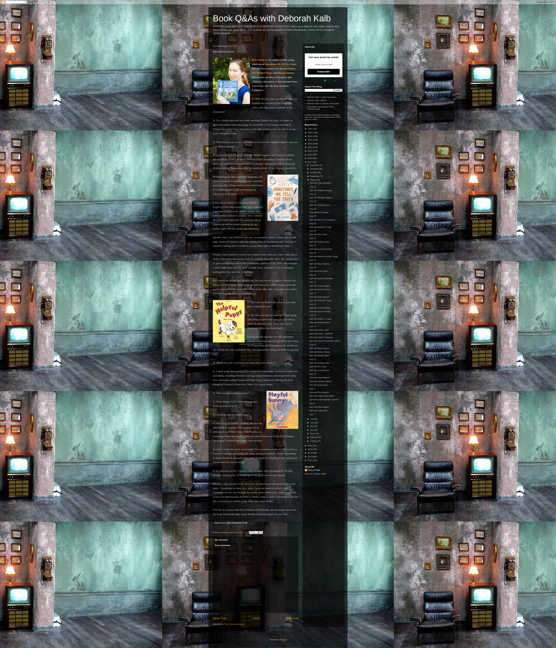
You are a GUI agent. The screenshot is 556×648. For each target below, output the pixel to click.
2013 (310, 457)
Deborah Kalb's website (317, 100)
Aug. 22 (312, 253)
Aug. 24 (312, 238)
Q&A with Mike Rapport (319, 407)
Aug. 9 (312, 389)
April (312, 430)
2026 (310, 129)
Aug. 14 (312, 326)
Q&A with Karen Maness (319, 378)
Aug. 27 (312, 216)
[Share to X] (256, 532)
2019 (310, 155)
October (313, 172)
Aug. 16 (312, 304)
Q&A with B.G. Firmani (319, 212)
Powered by (316, 80)
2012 (310, 460)
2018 (310, 158)
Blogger (283, 640)
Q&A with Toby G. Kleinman (321, 337)
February (314, 437)
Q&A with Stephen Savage (320, 190)
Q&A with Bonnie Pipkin (319, 355)
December (314, 165)
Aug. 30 (312, 194)
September (315, 176)
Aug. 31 (312, 187)
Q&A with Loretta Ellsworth (320, 249)
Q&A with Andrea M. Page (320, 227)
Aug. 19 (312, 275)
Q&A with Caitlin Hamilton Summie (324, 400)
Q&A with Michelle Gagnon (320, 198)
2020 (310, 151)
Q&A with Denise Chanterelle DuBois (324, 341)
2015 (310, 449)
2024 (310, 136)
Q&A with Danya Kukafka (320, 311)
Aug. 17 (312, 293)
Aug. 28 (312, 209)
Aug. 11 (312, 359)
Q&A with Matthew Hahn (319, 322)
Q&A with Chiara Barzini (319, 297)
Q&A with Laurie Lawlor (319, 330)
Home (256, 618)
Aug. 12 (312, 344)
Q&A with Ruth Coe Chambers (322, 220)
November (314, 169)
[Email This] (250, 532)
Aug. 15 (312, 315)
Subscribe (323, 71)
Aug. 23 (312, 245)
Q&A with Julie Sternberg (319, 308)
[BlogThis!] (253, 532)
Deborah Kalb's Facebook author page (323, 103)
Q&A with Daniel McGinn (319, 289)
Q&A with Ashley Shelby (319, 352)
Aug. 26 (312, 223)
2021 (310, 147)
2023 (310, 140)
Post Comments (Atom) (234, 624)
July (312, 419)
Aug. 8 (312, 403)
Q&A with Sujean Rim (318, 411)
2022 (310, 144)
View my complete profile (315, 474)
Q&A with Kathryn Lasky (319, 242)
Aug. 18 (312, 282)
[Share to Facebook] (258, 532)
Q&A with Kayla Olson (318, 385)
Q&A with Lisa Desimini (319, 370)
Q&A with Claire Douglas (319, 286)
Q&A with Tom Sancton (319, 392)
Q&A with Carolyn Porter (319, 363)
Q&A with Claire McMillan (320, 183)
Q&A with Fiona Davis (318, 271)
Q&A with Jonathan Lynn (319, 205)
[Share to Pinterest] (261, 532)
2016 (310, 446)
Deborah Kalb (314, 470)
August (313, 180)
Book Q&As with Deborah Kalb (272, 18)
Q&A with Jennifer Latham (320, 381)
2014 (310, 453)
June (312, 423)
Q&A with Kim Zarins (318, 367)
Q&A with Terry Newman (319, 264)
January (313, 441)
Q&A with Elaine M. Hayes (320, 300)
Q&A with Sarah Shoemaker (321, 278)
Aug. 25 (312, 231)
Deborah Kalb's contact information (321, 97)
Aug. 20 (312, 267)
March (313, 434)
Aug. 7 (312, 414)
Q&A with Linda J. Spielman (321, 333)
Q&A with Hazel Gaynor (319, 348)
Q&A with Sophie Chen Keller (321, 396)
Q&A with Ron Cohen (318, 234)
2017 (310, 162)
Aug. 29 (312, 201)
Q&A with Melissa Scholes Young (323, 256)
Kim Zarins (258, 59)
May (312, 426)
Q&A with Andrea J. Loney (320, 319)
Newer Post (219, 618)
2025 (310, 133)
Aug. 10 (312, 374)
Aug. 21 (312, 260)
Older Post (292, 618)
